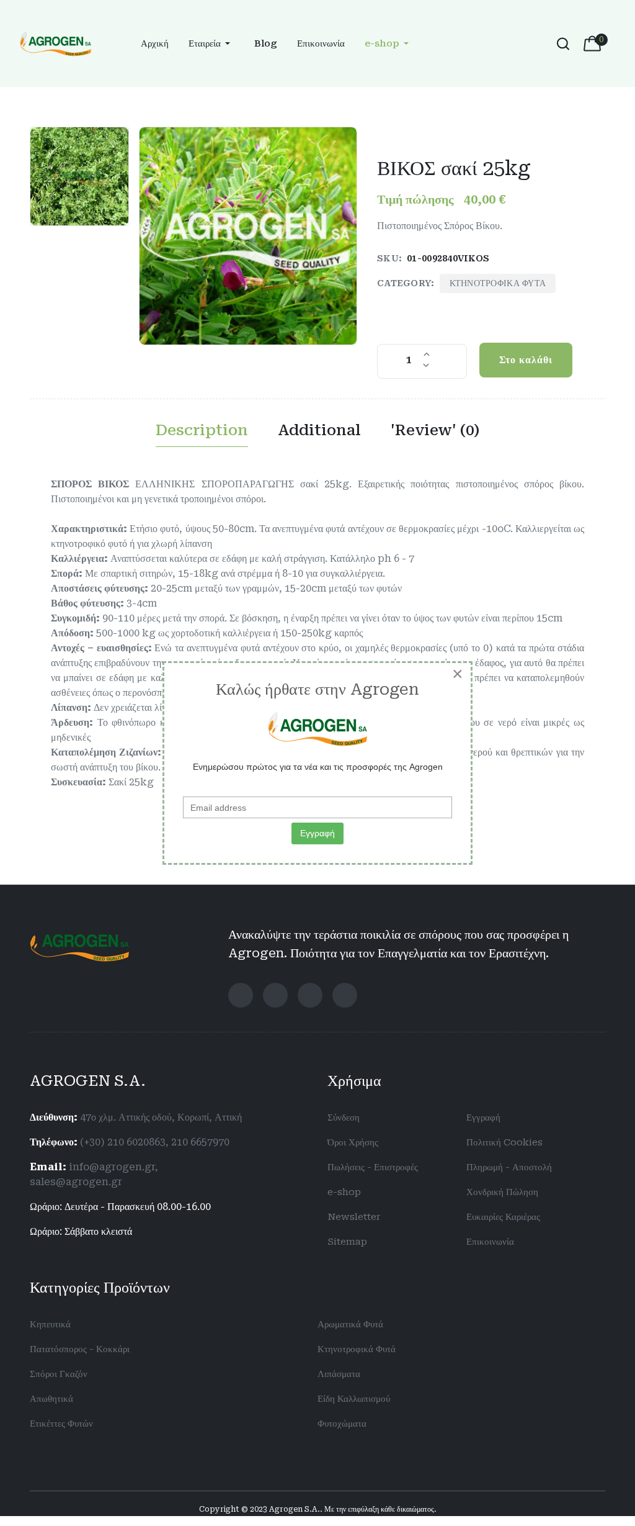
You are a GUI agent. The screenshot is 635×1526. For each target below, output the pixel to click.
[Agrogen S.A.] (55, 42)
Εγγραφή (317, 833)
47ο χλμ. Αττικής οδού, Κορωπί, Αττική (161, 1117)
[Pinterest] (344, 995)
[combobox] (561, 43)
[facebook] (240, 995)
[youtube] (310, 995)
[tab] (202, 433)
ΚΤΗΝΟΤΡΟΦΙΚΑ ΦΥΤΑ (498, 283)
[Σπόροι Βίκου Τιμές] (248, 236)
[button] (211, 43)
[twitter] (275, 995)
